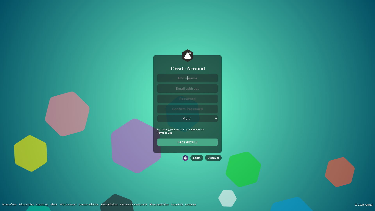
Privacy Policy (26, 204)
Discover (213, 158)
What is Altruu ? (68, 204)
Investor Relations (88, 204)
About (54, 204)
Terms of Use (164, 132)
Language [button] (190, 204)
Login (197, 158)
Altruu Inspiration (158, 204)
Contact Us (42, 204)
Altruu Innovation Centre (133, 204)
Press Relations (109, 204)
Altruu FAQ (177, 204)
